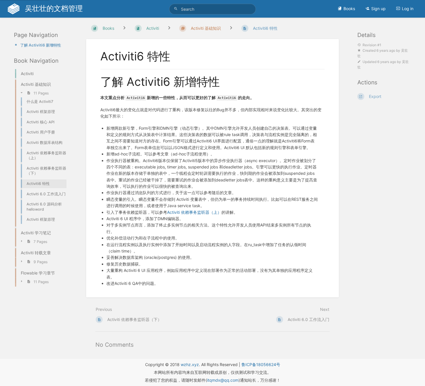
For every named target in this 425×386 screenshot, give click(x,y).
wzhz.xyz (190, 364)
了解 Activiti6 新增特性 (40, 45)
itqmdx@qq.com (223, 380)
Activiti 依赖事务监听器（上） (194, 212)
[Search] (177, 8)
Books (349, 8)
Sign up (378, 8)
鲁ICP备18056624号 (260, 364)
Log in (407, 8)
